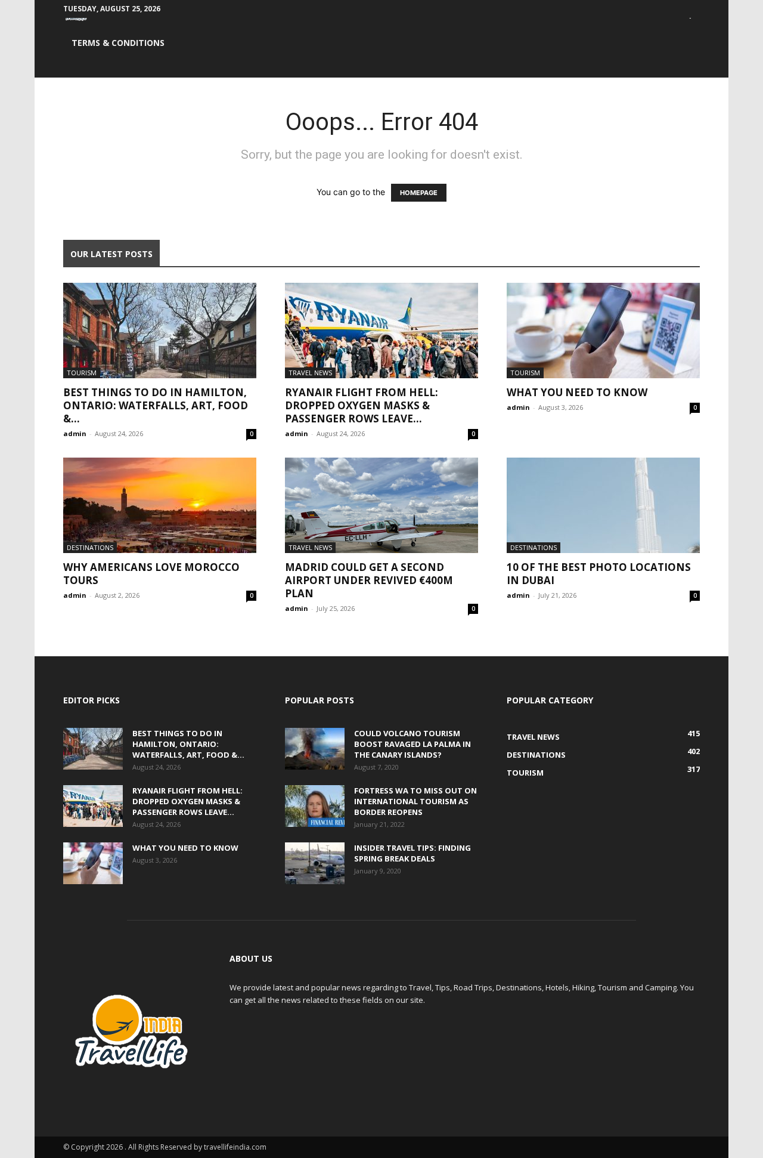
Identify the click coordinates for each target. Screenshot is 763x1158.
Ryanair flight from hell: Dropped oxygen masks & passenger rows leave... (361, 405)
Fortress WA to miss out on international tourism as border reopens (415, 801)
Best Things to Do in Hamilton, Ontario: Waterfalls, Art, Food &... (155, 405)
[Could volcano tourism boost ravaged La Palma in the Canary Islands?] (315, 749)
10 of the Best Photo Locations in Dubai (599, 573)
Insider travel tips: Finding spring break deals (412, 853)
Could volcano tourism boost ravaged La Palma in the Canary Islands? (412, 744)
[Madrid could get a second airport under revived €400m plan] (381, 505)
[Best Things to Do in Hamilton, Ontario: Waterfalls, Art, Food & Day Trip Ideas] (159, 330)
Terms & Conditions (118, 42)
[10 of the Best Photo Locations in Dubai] (603, 505)
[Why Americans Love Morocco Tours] (159, 505)
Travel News (310, 372)
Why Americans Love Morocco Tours (151, 573)
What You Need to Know (577, 392)
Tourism (82, 372)
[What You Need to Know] (603, 330)
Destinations (90, 547)
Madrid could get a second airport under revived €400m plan (369, 580)
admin (74, 433)
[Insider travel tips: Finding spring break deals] (315, 863)
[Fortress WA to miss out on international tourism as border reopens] (315, 806)
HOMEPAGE (419, 193)
